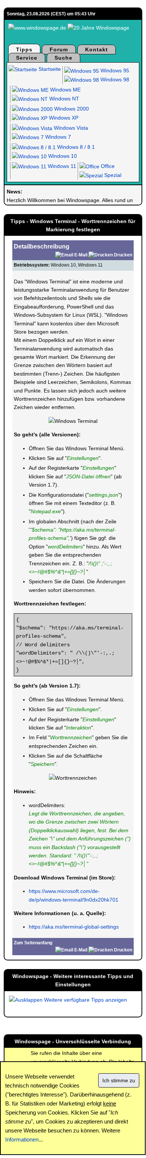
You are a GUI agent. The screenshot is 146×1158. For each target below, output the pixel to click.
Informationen (21, 1139)
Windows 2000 (71, 109)
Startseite (49, 69)
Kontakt (96, 49)
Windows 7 (57, 137)
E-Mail (80, 255)
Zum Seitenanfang (33, 942)
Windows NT (63, 99)
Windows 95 (114, 70)
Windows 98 (114, 79)
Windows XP (62, 118)
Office (107, 166)
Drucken (123, 255)
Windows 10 (62, 156)
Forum (59, 49)
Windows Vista (70, 128)
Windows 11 (61, 166)
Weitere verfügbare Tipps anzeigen (85, 1000)
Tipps (24, 49)
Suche (63, 58)
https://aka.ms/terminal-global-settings (74, 927)
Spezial (112, 175)
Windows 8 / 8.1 (75, 147)
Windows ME (65, 90)
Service (26, 58)
